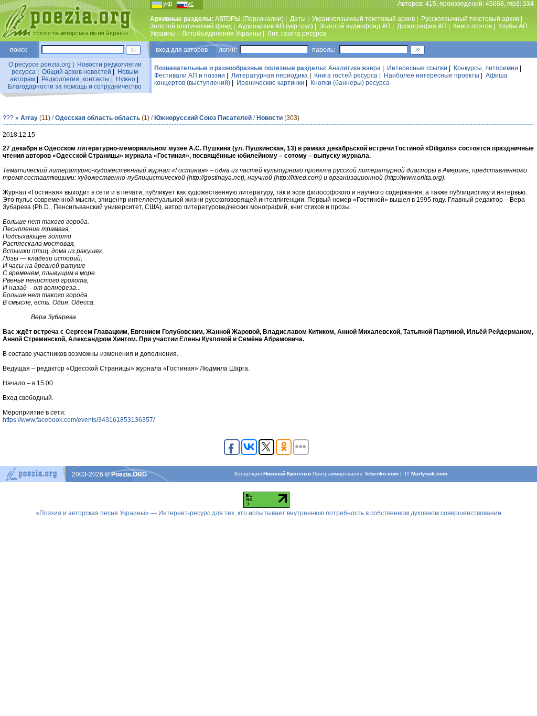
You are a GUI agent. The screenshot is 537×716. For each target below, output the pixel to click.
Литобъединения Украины (221, 33)
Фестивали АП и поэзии (189, 75)
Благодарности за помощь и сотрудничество (75, 86)
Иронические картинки (270, 82)
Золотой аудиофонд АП (355, 26)
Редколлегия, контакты (75, 79)
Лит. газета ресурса (296, 33)
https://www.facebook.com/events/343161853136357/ (79, 420)
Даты (298, 19)
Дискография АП (422, 26)
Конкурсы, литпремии (486, 68)
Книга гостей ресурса (346, 75)
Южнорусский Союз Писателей (203, 118)
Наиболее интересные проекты (431, 75)
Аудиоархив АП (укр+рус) (275, 26)
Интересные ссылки (417, 68)
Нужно (125, 79)
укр (168, 3)
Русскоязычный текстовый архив (470, 19)
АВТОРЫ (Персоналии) (249, 19)
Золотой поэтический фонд (191, 26)
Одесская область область (97, 118)
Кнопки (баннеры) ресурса (350, 82)
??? (8, 118)
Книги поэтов (472, 26)
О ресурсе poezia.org (39, 64)
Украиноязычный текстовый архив (363, 19)
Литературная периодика (269, 75)
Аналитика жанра (354, 68)
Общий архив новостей (76, 71)
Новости (269, 118)
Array (29, 118)
